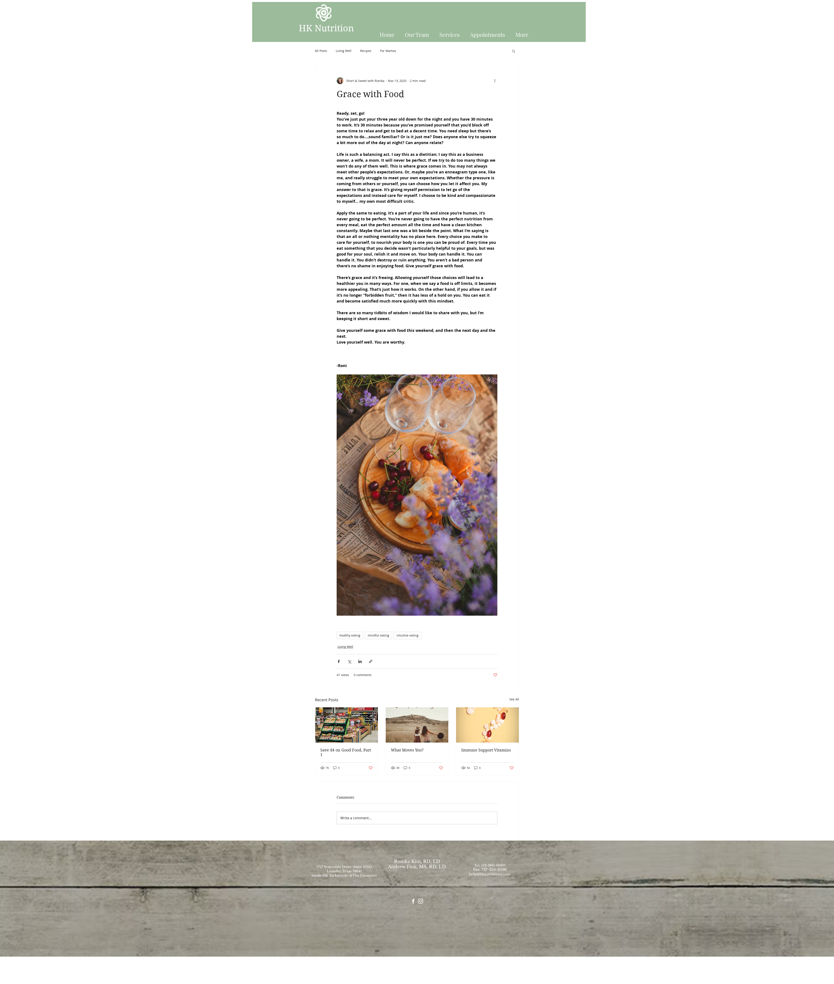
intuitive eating (408, 635)
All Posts (321, 51)
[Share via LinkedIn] (360, 661)
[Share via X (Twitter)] (349, 661)
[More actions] (494, 80)
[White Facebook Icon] (413, 901)
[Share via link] (371, 661)
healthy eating (349, 635)
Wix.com (446, 982)
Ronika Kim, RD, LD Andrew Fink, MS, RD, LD (417, 864)
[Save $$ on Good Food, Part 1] (346, 725)
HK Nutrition (326, 28)
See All (514, 699)
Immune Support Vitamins (486, 750)
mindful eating (378, 635)
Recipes (365, 51)
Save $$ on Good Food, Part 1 (345, 752)
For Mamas (388, 51)
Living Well (343, 51)
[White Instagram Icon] (420, 901)
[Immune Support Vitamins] (487, 725)
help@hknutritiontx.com (489, 874)
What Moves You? (407, 750)
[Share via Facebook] (339, 661)
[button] (523, 32)
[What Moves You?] (417, 725)
